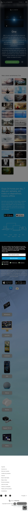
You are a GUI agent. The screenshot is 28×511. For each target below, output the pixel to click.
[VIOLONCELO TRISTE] (7, 162)
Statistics (22, 262)
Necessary (6, 262)
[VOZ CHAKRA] (20, 89)
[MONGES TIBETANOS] (20, 106)
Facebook (1, 496)
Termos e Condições (5, 486)
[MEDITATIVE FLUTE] (7, 170)
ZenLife (3, 475)
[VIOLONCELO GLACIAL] (20, 114)
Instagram (10, 496)
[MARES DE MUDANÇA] (7, 138)
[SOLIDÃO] (7, 122)
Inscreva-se (4, 469)
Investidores (4, 491)
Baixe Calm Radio (5, 477)
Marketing (5, 264)
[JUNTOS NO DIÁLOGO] (20, 130)
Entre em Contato (5, 471)
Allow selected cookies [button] (13, 254)
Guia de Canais (4, 484)
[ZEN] (20, 81)
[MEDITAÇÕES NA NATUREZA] (20, 162)
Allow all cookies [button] (14, 258)
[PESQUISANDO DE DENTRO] (20, 138)
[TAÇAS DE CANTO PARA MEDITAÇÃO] (7, 154)
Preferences (14, 262)
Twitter (6, 496)
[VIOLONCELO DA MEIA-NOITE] (20, 146)
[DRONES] (7, 98)
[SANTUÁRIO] (7, 146)
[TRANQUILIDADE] (7, 130)
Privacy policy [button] (5, 251)
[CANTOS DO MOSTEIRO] (7, 106)
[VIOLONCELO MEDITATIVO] (20, 98)
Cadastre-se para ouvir (12, 62)
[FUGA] (7, 114)
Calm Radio (6, 2)
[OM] (7, 81)
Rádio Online (4, 480)
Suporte (3, 466)
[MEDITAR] (7, 89)
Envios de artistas (5, 482)
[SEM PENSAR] (20, 122)
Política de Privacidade (6, 488)
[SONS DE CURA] (20, 154)
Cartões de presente (5, 473)
